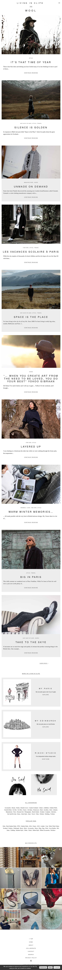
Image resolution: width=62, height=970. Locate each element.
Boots (21, 828)
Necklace (53, 830)
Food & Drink (8, 810)
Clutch (30, 830)
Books (18, 807)
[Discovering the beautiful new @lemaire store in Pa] (10, 898)
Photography (28, 812)
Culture (41, 807)
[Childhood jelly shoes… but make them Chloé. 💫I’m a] (31, 919)
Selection (53, 812)
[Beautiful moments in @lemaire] (10, 878)
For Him (20, 810)
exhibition (46, 807)
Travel (39, 123)
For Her (26, 247)
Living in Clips (30, 3)
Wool (46, 828)
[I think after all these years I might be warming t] (31, 878)
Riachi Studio (35, 812)
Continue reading (31, 72)
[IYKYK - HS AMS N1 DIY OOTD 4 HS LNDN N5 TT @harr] (51, 878)
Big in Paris (31, 577)
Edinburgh (16, 828)
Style (31, 58)
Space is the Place (31, 317)
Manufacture (28, 182)
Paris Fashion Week (11, 826)
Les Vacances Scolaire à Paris (31, 251)
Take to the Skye (31, 642)
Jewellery (46, 810)
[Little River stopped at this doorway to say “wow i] (31, 857)
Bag (43, 828)
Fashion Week (53, 807)
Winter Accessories (45, 830)
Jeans (8, 830)
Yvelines (52, 814)
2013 (38, 826)
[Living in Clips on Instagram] (31, 960)
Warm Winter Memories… (31, 511)
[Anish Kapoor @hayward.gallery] (51, 898)
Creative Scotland (33, 807)
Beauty (13, 807)
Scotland (42, 812)
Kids (50, 810)
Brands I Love (25, 507)
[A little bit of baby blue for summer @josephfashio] (31, 898)
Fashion (10, 828)
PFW (18, 826)
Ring (40, 828)
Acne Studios (52, 828)
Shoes (37, 638)
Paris (14, 812)
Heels (25, 828)
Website (42, 814)
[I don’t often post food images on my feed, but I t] (51, 857)
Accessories (8, 807)
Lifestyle (55, 810)
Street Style (24, 814)
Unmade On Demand (31, 186)
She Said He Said (25, 123)
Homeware (36, 810)
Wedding (47, 814)
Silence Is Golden (30, 127)
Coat (47, 826)
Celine (25, 830)
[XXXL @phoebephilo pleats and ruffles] (51, 919)
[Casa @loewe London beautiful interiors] (10, 919)
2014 (30, 826)
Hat (58, 828)
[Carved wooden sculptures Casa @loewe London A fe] (10, 857)
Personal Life (20, 812)
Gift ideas (29, 810)
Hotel (41, 810)
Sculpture (47, 812)
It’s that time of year (31, 62)
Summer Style (19, 830)
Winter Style (36, 830)
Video (36, 182)
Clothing (12, 830)
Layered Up (31, 446)
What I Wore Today (54, 826)
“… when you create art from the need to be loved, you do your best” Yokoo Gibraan (31, 378)
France (24, 810)
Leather (43, 826)
